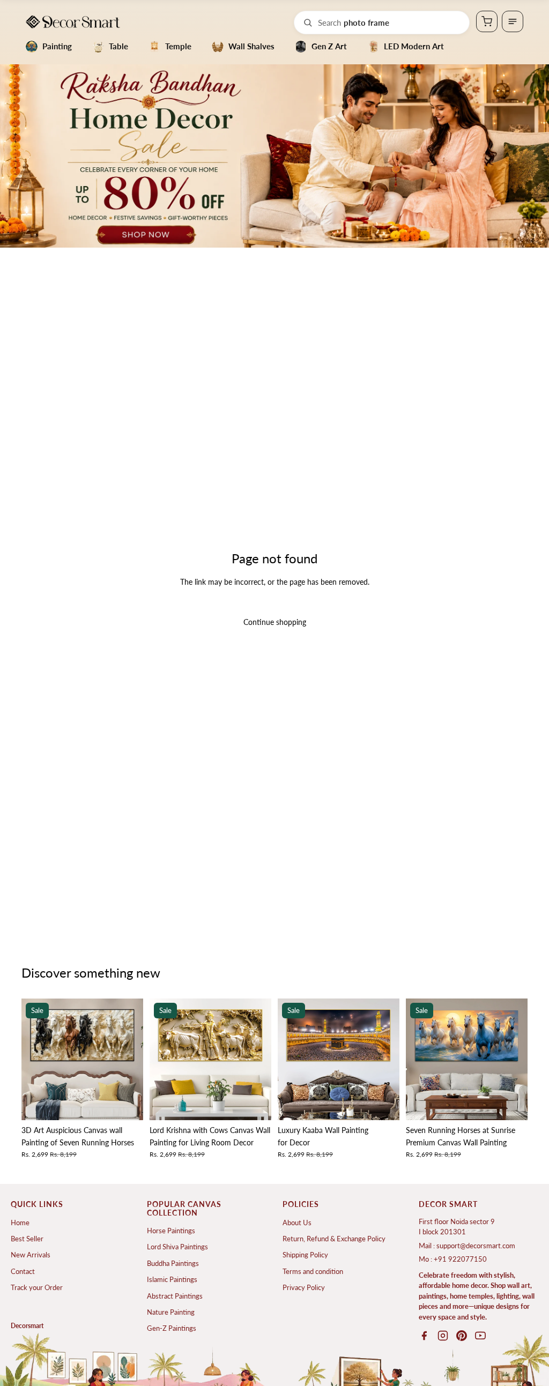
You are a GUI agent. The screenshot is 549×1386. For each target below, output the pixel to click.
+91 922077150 (460, 1259)
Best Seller (27, 1238)
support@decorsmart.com (475, 1245)
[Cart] (487, 21)
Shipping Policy (305, 1254)
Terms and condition (313, 1271)
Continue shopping (274, 622)
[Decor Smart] (73, 21)
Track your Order (37, 1287)
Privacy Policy (304, 1287)
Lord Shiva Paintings (177, 1246)
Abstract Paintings (175, 1296)
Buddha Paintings (173, 1263)
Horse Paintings (171, 1230)
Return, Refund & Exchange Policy (334, 1238)
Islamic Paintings (172, 1279)
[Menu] (512, 21)
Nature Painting (171, 1312)
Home (20, 1222)
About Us (297, 1222)
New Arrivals (30, 1254)
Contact (23, 1271)
